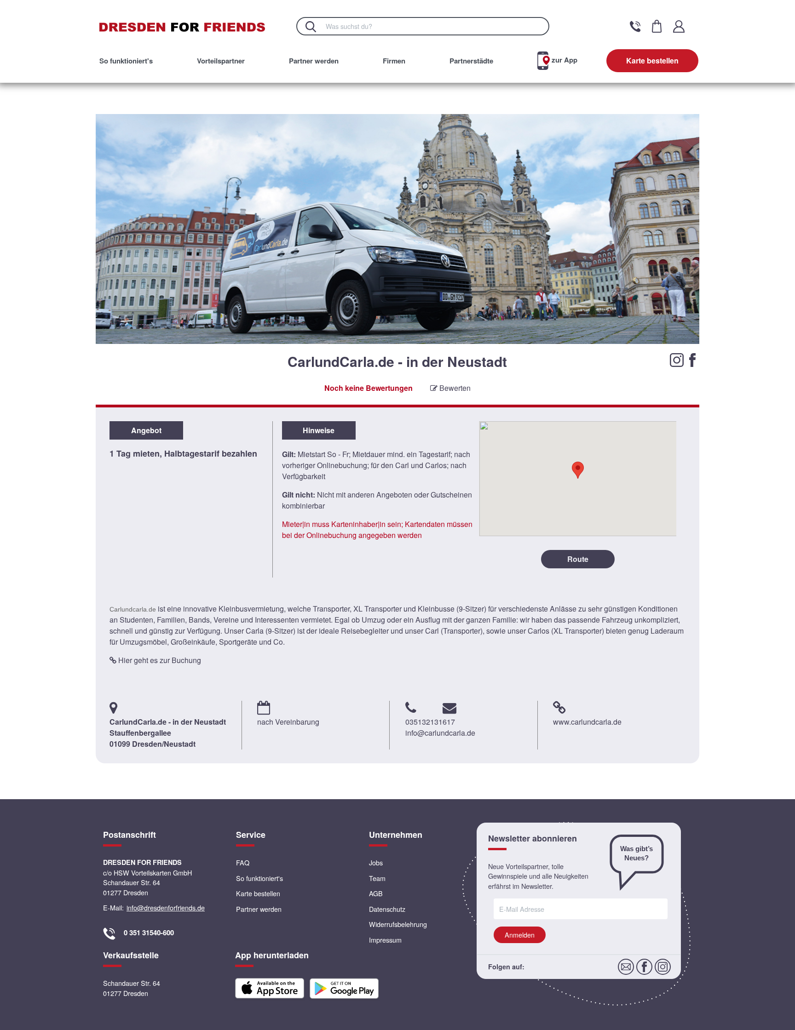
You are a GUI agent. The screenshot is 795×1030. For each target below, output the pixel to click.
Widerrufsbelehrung (398, 924)
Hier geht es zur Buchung (158, 660)
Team (377, 878)
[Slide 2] (397, 371)
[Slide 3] (407, 371)
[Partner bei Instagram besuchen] (678, 359)
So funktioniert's (126, 61)
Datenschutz (387, 909)
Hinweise (318, 430)
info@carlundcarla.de (440, 732)
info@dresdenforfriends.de (166, 907)
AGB (376, 893)
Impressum (385, 939)
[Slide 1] (388, 371)
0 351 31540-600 (149, 932)
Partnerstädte (471, 61)
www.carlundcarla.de (587, 721)
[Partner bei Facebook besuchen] (692, 359)
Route (577, 559)
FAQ (242, 862)
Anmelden (520, 934)
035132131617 (430, 721)
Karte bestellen (652, 60)
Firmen (394, 61)
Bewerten (454, 388)
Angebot (146, 430)
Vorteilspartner (221, 61)
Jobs (376, 862)
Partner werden (314, 61)
